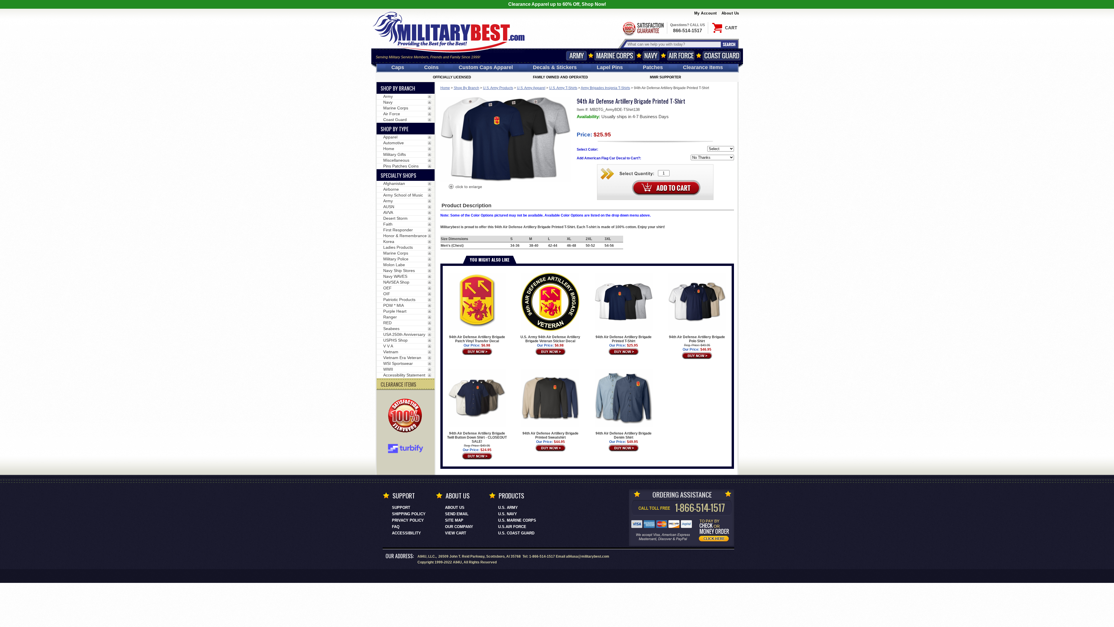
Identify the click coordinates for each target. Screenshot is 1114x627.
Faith (388, 224)
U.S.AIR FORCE (512, 527)
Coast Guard (722, 55)
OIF (386, 293)
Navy (651, 55)
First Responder (398, 230)
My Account (705, 13)
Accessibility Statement (404, 375)
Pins (610, 67)
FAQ (395, 527)
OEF (387, 288)
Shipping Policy (409, 514)
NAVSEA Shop (396, 282)
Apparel (390, 137)
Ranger (390, 317)
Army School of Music (403, 195)
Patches (653, 67)
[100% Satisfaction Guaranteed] (406, 416)
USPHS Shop (395, 340)
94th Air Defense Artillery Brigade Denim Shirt (624, 435)
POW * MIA (393, 305)
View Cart (455, 533)
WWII (388, 369)
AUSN (388, 206)
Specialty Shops (398, 175)
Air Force (681, 55)
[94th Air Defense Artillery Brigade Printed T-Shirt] (465, 187)
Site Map (454, 520)
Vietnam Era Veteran (402, 357)
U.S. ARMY (508, 507)
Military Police (395, 259)
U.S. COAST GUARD (516, 533)
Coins (431, 67)
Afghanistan (394, 183)
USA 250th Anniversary (404, 334)
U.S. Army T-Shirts (563, 88)
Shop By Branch (466, 88)
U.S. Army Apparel (531, 88)
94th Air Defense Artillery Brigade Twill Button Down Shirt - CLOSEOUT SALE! (477, 437)
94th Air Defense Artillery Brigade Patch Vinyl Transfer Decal (477, 339)
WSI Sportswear (398, 363)
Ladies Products (398, 247)
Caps (397, 67)
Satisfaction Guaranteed (643, 28)
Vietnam (390, 351)
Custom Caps (486, 67)
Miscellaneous (396, 160)
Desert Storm (395, 218)
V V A (388, 346)
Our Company (459, 527)
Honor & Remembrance (405, 235)
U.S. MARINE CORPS (517, 520)
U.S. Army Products (498, 88)
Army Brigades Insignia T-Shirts (605, 88)
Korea (388, 241)
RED (387, 322)
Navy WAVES (395, 276)
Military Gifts (394, 154)
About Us (730, 13)
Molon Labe (394, 264)
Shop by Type (394, 129)
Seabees (391, 328)
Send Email (457, 514)
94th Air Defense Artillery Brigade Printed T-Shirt (624, 339)
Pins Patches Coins (401, 166)
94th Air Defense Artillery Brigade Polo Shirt (697, 339)
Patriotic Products (399, 299)
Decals (555, 67)
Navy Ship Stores (399, 270)
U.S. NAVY (507, 514)
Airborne (391, 189)
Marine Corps (614, 55)
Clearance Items (703, 67)
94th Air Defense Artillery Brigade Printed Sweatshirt (550, 435)
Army (576, 55)
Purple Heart (394, 311)
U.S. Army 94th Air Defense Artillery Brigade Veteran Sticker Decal (550, 339)
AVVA (388, 212)
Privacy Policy (408, 520)
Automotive (393, 142)
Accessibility (406, 533)
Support (401, 507)
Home (445, 88)
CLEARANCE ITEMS (398, 384)
